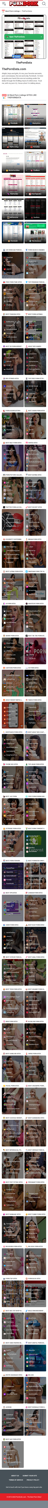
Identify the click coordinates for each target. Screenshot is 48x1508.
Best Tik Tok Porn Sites (37, 636)
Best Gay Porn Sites (13, 1439)
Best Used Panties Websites (15, 1343)
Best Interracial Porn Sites (15, 1150)
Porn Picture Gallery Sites (15, 475)
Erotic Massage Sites (14, 1375)
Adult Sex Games (34, 346)
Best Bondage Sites (13, 1214)
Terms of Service (16, 1480)
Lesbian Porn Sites (35, 893)
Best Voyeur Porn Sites (15, 957)
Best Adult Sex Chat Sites (37, 732)
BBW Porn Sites (11, 1021)
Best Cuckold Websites (15, 1118)
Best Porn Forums (13, 861)
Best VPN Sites (11, 893)
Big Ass (31, 1375)
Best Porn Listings (12, 11)
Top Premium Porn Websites (37, 282)
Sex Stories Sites (12, 378)
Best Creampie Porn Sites (37, 1086)
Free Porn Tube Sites (14, 282)
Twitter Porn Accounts (15, 507)
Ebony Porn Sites (12, 636)
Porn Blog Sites (34, 1278)
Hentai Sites (32, 443)
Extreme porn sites (13, 828)
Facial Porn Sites (12, 1086)
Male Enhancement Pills (37, 1311)
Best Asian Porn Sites (36, 411)
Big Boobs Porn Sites (14, 1246)
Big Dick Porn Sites (35, 1246)
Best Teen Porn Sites (14, 989)
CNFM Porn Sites (34, 1054)
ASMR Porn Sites (12, 925)
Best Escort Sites (35, 507)
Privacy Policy (33, 1480)
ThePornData (27, 11)
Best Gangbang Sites (36, 1118)
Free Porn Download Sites (37, 796)
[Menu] (4, 3)
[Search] (44, 3)
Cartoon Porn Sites (13, 668)
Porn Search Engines (36, 250)
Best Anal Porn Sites (36, 957)
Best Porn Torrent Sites (37, 828)
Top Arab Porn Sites (36, 764)
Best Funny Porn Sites (36, 1214)
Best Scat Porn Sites (36, 925)
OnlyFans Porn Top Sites (37, 571)
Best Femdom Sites (13, 314)
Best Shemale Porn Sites (37, 1407)
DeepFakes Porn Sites (14, 732)
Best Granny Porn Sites (37, 989)
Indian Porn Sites (34, 539)
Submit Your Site (30, 1476)
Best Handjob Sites (13, 1054)
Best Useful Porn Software (37, 1343)
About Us (15, 1476)
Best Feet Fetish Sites (14, 1182)
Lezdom (8, 1407)
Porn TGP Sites (11, 1278)
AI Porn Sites (11, 603)
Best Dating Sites (34, 475)
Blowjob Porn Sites (36, 1021)
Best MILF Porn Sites (13, 443)
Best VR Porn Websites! (15, 346)
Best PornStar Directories (37, 861)
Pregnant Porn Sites (36, 1182)
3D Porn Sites (33, 668)
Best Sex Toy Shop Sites (15, 1311)
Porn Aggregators (13, 411)
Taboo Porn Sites (34, 700)
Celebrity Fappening (13, 539)
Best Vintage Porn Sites (37, 1150)
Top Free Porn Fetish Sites (37, 378)
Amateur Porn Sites (36, 603)
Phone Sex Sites (12, 764)
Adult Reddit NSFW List (14, 700)
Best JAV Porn (11, 796)
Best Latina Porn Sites (14, 571)
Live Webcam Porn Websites (15, 250)
